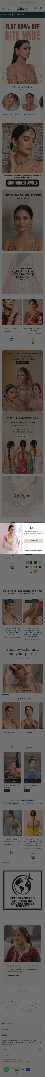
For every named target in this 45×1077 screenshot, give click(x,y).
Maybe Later (33, 545)
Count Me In (34, 540)
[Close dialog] (44, 524)
